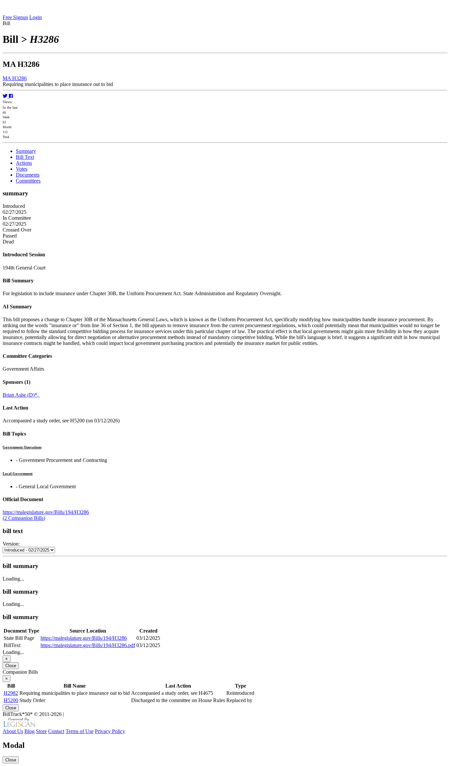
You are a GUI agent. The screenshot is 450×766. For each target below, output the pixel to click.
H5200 (11, 700)
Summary (26, 151)
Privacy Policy (110, 731)
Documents (28, 175)
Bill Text (25, 157)
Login (35, 17)
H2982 (11, 693)
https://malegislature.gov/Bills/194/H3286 (46, 512)
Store (41, 731)
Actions (24, 163)
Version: (11, 544)
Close (10, 665)
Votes (21, 169)
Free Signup (15, 17)
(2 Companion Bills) (24, 518)
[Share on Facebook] (11, 96)
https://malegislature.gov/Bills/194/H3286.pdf (88, 645)
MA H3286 (15, 78)
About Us (13, 731)
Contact (56, 731)
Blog (29, 731)
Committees (28, 181)
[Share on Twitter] (6, 96)
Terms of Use (80, 731)
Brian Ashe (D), (21, 395)
